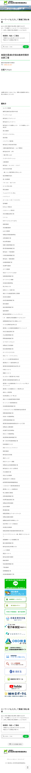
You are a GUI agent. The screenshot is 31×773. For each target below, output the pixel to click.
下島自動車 (6, 567)
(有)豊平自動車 (7, 265)
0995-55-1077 (8, 64)
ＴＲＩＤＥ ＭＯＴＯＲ (9, 182)
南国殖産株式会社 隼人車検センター (12, 321)
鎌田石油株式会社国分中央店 (10, 111)
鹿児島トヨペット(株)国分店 (10, 489)
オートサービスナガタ (8, 352)
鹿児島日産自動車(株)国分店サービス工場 (14, 423)
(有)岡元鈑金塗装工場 (8, 499)
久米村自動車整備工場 (8, 255)
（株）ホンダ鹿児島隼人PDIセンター (12, 172)
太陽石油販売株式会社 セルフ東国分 (12, 148)
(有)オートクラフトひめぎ (9, 272)
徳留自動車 (6, 224)
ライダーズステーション (9, 158)
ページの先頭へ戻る (16, 744)
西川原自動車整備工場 (8, 248)
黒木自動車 (6, 304)
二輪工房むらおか (7, 155)
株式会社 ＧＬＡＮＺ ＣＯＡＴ (11, 165)
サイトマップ (21, 759)
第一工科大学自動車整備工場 (10, 440)
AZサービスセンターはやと (10, 220)
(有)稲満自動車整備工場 (9, 406)
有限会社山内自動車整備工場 (10, 465)
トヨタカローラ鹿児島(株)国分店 (11, 485)
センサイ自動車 (7, 108)
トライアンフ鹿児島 (8, 141)
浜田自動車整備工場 (8, 496)
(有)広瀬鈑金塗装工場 (8, 213)
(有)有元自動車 (7, 297)
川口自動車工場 (7, 472)
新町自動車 (6, 451)
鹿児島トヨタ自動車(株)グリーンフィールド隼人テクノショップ (16, 384)
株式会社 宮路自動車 (8, 259)
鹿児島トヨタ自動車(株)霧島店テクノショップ (15, 328)
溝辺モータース (7, 553)
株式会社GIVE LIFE (8, 151)
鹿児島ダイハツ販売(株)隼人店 (11, 362)
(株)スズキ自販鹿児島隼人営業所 (11, 293)
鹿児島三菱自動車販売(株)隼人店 (11, 380)
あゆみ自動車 (6, 506)
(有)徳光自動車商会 (8, 283)
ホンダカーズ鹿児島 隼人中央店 (11, 376)
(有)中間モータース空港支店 (10, 524)
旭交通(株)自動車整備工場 (9, 437)
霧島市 (3, 104)
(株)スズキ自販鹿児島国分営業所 (11, 399)
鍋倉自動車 (6, 560)
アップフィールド (7, 115)
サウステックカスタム (8, 134)
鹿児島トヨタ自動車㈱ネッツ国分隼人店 (13, 389)
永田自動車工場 (7, 238)
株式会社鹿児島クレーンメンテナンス (12, 314)
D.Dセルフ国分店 (7, 207)
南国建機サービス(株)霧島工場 (11, 539)
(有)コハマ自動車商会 (8, 434)
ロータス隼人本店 (7, 186)
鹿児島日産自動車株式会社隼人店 (11, 366)
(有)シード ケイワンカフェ (10, 355)
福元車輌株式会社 (7, 175)
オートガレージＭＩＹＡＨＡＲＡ (11, 200)
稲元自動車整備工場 (8, 349)
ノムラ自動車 (6, 550)
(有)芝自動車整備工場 (8, 300)
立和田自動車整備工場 (8, 420)
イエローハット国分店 (8, 210)
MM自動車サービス (8, 444)
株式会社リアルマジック (9, 118)
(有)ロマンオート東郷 (8, 461)
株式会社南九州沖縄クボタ (10, 546)
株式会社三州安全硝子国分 (10, 144)
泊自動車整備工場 (7, 262)
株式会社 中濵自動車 (8, 252)
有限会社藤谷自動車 (8, 517)
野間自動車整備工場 (8, 338)
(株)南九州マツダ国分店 (9, 479)
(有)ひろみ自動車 (7, 475)
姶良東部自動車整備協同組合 (10, 482)
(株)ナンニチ (6, 458)
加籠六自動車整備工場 (8, 245)
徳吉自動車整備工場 (8, 307)
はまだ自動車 (6, 231)
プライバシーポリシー (12, 759)
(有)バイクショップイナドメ (10, 447)
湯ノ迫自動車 (6, 179)
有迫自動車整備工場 (8, 564)
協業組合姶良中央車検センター (11, 520)
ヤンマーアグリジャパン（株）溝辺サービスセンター (16, 535)
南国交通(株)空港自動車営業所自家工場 (13, 530)
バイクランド (6, 196)
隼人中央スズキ (7, 286)
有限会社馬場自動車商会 (9, 234)
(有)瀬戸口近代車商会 (8, 430)
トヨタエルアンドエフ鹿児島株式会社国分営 (14, 409)
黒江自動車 (6, 130)
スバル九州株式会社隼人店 (10, 324)
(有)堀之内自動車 (7, 527)
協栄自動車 (6, 310)
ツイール (5, 217)
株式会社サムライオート (9, 122)
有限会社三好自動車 (8, 345)
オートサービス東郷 (8, 279)
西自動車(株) (6, 510)
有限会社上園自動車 (8, 427)
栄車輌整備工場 (7, 571)
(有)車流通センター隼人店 (9, 395)
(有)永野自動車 (7, 241)
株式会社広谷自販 (7, 454)
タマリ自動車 (6, 269)
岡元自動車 (6, 189)
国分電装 (5, 137)
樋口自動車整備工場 (8, 543)
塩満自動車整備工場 (8, 276)
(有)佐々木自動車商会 (8, 416)
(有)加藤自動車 (7, 227)
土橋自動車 (6, 162)
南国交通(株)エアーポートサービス (12, 513)
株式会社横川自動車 (8, 557)
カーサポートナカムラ (8, 342)
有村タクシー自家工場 (8, 290)
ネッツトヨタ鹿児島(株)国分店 (11, 359)
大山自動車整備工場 (8, 335)
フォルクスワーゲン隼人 (9, 193)
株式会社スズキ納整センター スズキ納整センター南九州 (16, 126)
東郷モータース (7, 373)
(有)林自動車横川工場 (8, 574)
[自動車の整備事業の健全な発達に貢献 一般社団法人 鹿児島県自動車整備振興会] (15, 3)
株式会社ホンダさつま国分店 (10, 468)
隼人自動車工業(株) (8, 492)
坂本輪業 (5, 203)
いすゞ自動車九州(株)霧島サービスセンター (14, 317)
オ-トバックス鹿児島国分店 (10, 402)
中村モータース (7, 369)
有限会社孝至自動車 (8, 503)
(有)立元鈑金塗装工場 (8, 331)
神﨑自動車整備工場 (8, 413)
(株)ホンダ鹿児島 (7, 392)
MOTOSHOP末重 (7, 169)
